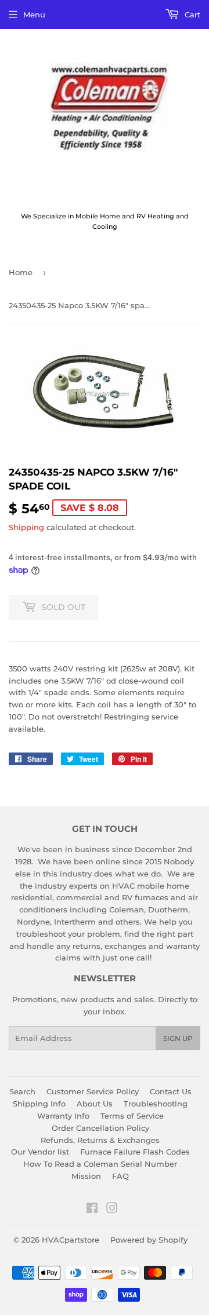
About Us (95, 1103)
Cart (191, 14)
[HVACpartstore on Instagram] (112, 1209)
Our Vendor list (40, 1151)
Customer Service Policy (92, 1091)
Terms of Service (132, 1115)
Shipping (26, 527)
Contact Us (171, 1091)
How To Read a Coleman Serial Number (100, 1163)
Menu (34, 14)
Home (21, 272)
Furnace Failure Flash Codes (135, 1151)
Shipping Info (39, 1103)
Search (22, 1091)
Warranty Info (63, 1115)
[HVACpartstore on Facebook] (92, 1209)
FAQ (120, 1176)
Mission (86, 1176)
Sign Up (178, 1038)
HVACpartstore (70, 1239)
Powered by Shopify (149, 1239)
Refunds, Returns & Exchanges (100, 1140)
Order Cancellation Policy (100, 1128)
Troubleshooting (156, 1103)
